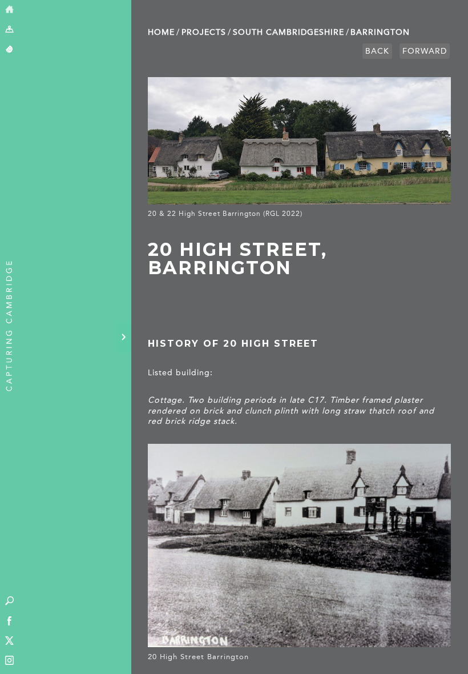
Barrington (380, 32)
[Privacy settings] (9, 50)
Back (377, 51)
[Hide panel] (123, 337)
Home (161, 32)
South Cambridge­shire (288, 32)
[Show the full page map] (9, 30)
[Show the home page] (9, 10)
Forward (424, 51)
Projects (203, 32)
